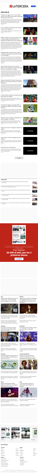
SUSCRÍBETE (19, 259)
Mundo (2, 381)
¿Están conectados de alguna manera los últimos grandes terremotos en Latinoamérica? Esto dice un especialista (9, 344)
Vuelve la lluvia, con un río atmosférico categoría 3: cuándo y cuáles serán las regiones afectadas (16, 203)
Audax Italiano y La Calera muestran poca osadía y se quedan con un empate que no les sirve (28, 344)
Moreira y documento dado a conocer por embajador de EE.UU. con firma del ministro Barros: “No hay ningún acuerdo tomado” (16, 186)
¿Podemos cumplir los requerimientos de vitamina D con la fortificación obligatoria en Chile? (9, 350)
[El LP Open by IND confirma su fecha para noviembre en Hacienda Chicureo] (28, 337)
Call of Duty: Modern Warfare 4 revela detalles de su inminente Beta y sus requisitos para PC (9, 372)
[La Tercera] (5, 438)
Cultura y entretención (24, 354)
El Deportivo (22, 326)
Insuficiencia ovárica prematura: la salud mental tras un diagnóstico (27, 405)
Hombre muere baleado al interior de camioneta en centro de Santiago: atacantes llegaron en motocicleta (9, 300)
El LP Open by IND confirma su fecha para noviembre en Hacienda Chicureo (28, 329)
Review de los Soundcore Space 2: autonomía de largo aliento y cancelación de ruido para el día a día (9, 377)
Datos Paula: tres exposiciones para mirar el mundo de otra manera (28, 400)
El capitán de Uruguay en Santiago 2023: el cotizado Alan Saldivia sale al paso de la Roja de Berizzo (11, 106)
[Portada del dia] (19, 243)
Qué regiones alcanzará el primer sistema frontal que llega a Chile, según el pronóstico (8, 329)
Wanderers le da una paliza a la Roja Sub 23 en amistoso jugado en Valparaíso (11, 118)
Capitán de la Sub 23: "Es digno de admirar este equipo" (11, 128)
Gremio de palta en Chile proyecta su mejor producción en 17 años (28, 321)
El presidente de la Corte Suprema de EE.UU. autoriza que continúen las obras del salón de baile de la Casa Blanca (9, 400)
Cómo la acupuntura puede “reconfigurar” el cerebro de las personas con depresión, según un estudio (16, 199)
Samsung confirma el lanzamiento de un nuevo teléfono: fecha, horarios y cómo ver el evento (9, 357)
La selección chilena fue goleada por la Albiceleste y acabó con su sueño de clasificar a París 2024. (11, 31)
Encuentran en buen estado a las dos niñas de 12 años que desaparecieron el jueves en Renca (16, 191)
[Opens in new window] (25, 438)
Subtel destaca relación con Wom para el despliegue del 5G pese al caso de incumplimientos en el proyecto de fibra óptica (28, 300)
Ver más (19, 158)
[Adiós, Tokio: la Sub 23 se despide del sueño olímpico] (30, 141)
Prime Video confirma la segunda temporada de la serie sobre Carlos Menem (28, 377)
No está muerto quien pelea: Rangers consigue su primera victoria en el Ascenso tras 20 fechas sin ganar (28, 350)
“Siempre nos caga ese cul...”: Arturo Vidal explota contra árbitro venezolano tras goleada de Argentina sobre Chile (11, 16)
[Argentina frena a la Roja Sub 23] (30, 151)
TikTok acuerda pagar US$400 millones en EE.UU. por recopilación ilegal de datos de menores (9, 385)
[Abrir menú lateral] (2, 6)
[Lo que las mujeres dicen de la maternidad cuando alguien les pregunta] (28, 392)
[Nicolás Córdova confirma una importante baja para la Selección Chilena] (30, 98)
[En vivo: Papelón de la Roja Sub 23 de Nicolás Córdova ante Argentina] (30, 31)
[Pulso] (15, 438)
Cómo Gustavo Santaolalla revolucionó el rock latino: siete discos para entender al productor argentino (28, 372)
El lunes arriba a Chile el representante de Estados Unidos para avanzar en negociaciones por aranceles (28, 317)
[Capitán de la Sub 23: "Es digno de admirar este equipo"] (30, 131)
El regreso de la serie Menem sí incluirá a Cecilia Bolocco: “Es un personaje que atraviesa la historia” (28, 357)
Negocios (21, 296)
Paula (21, 381)
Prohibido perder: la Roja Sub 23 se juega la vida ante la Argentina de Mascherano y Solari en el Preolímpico (11, 54)
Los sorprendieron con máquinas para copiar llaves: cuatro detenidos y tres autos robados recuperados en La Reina (9, 317)
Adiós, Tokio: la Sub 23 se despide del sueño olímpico (11, 138)
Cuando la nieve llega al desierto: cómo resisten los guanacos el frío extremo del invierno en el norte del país (16, 195)
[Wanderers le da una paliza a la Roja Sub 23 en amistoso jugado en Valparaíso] (30, 121)
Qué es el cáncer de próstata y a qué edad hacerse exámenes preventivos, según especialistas (15, 182)
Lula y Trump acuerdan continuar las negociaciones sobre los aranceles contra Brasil (9, 405)
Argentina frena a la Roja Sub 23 (8, 147)
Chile (2, 296)
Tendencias (3, 326)
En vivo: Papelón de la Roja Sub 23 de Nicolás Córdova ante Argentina (11, 28)
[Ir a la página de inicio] (19, 6)
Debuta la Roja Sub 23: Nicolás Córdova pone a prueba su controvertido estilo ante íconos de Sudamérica (11, 82)
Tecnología (3, 354)
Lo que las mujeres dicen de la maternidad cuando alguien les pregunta (27, 385)
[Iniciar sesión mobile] (36, 6)
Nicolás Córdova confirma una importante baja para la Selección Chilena (11, 96)
